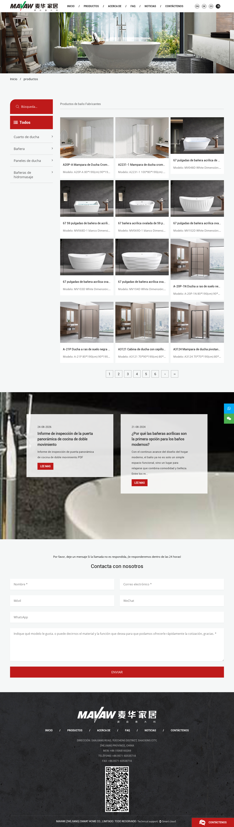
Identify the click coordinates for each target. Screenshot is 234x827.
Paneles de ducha (27, 160)
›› (175, 374)
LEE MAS (45, 466)
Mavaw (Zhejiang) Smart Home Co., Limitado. (85, 821)
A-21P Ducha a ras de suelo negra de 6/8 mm (92, 349)
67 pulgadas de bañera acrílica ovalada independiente (98, 282)
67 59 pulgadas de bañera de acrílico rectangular (95, 223)
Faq (133, 6)
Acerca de (114, 6)
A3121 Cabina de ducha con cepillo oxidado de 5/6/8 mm (155, 349)
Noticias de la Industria (154, 11)
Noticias (150, 6)
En (197, 6)
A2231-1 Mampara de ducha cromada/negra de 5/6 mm (155, 164)
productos (91, 6)
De (204, 6)
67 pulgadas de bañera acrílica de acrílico (200, 160)
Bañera (93, 11)
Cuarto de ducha (26, 137)
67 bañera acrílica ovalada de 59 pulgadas (145, 223)
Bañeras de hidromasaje (23, 174)
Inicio (71, 6)
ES (211, 6)
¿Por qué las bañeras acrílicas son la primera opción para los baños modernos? (159, 439)
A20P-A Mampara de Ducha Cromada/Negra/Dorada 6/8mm (103, 164)
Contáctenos (174, 6)
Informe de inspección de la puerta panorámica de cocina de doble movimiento (65, 439)
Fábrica (118, 11)
